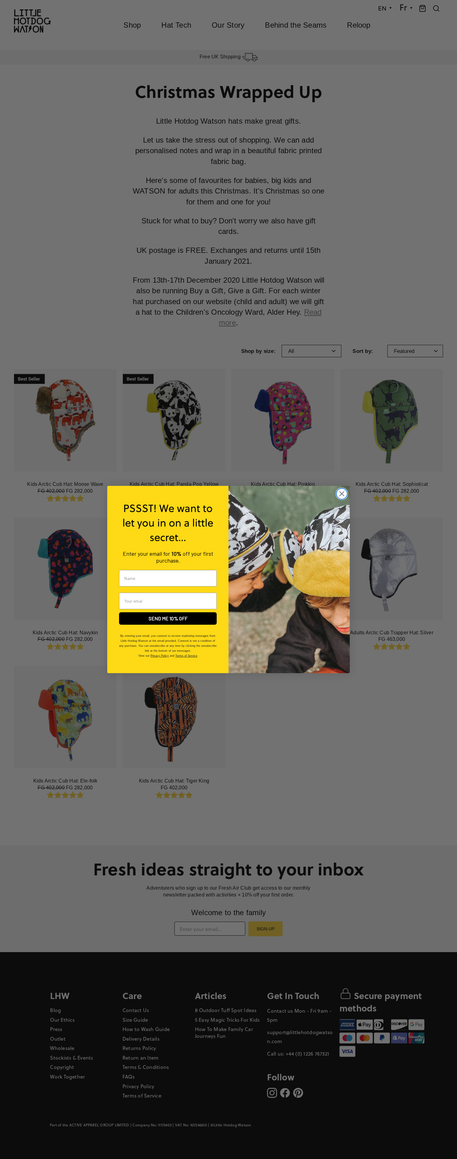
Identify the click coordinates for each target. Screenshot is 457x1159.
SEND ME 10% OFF (168, 618)
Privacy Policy (159, 655)
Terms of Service (186, 655)
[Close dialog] (341, 493)
